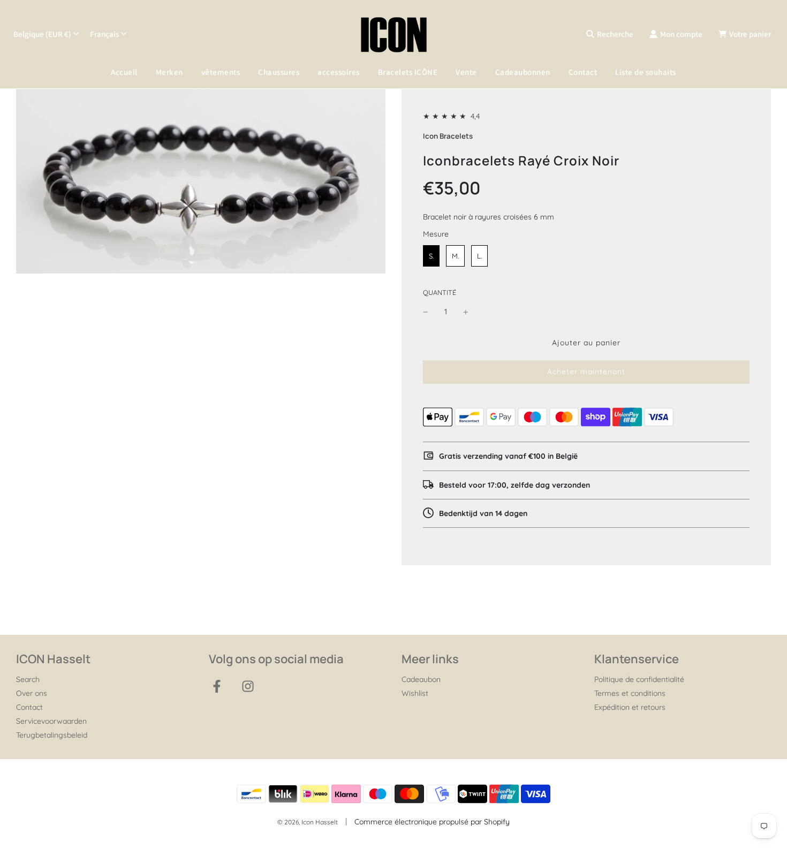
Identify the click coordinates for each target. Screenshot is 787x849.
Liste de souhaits (645, 72)
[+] (465, 311)
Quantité (439, 292)
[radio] (431, 256)
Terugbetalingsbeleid (51, 735)
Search (28, 679)
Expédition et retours (629, 707)
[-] (425, 311)
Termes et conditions (629, 693)
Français (104, 34)
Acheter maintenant (586, 371)
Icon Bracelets (448, 136)
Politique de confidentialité (639, 679)
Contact (583, 72)
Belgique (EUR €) (42, 34)
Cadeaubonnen (522, 72)
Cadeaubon (421, 679)
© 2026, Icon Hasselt (307, 822)
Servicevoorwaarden (51, 721)
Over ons (31, 693)
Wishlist (415, 693)
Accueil (124, 72)
